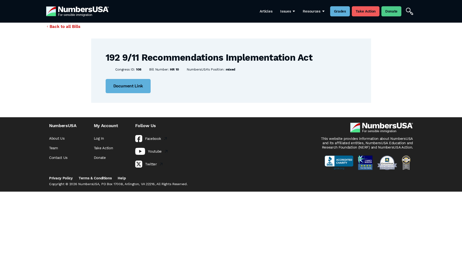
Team (53, 148)
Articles (266, 11)
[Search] (409, 11)
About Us (57, 138)
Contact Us (58, 158)
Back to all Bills (65, 26)
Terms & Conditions (95, 178)
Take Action (103, 148)
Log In (99, 138)
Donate (100, 158)
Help (122, 178)
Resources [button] (311, 11)
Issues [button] (285, 11)
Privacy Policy (61, 178)
